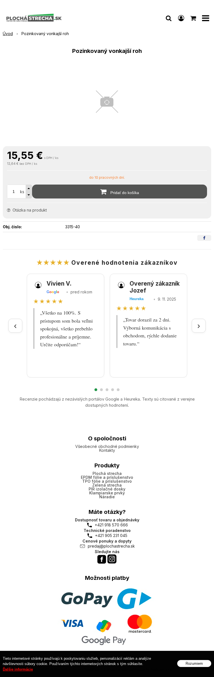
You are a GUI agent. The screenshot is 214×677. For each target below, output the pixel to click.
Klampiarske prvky (107, 492)
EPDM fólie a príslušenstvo (107, 477)
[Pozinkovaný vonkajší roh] (107, 101)
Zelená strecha (107, 485)
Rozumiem (194, 663)
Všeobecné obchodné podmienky (107, 446)
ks (22, 191)
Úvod (8, 33)
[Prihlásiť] (181, 18)
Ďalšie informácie (18, 669)
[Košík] (194, 18)
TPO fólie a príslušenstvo (107, 481)
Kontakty (107, 450)
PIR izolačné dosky (107, 489)
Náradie (107, 496)
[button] (169, 18)
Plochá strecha (107, 473)
